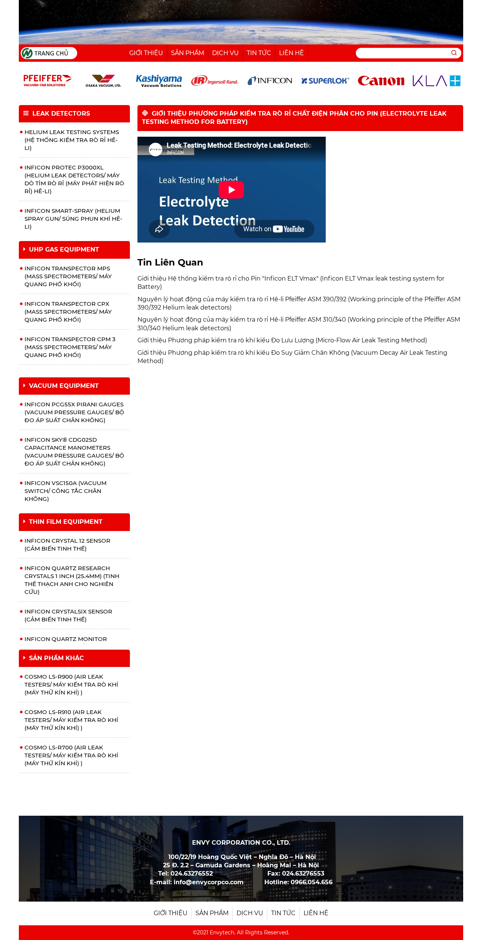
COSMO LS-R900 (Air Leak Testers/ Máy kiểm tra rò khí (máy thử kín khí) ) (71, 684)
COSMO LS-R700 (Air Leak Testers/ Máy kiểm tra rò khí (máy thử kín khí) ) (71, 755)
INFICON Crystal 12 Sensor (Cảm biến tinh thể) (67, 544)
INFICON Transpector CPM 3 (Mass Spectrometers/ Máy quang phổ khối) (70, 347)
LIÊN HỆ (291, 52)
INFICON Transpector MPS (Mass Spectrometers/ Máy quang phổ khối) (68, 276)
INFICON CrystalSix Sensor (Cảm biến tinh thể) (68, 615)
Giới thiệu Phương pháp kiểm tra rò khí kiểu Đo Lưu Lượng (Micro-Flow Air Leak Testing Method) (282, 340)
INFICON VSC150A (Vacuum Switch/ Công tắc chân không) (65, 490)
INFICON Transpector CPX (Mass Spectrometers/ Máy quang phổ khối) (68, 311)
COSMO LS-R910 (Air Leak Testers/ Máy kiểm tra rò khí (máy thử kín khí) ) (71, 719)
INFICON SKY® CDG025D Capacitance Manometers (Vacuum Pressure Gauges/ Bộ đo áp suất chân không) (74, 451)
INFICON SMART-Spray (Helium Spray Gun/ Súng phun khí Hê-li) (73, 218)
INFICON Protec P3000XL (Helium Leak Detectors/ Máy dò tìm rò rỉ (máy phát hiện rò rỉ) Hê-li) (74, 179)
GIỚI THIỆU (146, 52)
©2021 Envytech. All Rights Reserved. (241, 932)
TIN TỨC (259, 52)
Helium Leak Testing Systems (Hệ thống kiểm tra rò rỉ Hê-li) (71, 139)
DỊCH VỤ (225, 52)
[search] (453, 53)
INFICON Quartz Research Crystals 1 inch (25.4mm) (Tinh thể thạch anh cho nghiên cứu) (71, 580)
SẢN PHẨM (187, 52)
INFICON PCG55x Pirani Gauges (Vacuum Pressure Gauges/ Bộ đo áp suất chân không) (74, 412)
